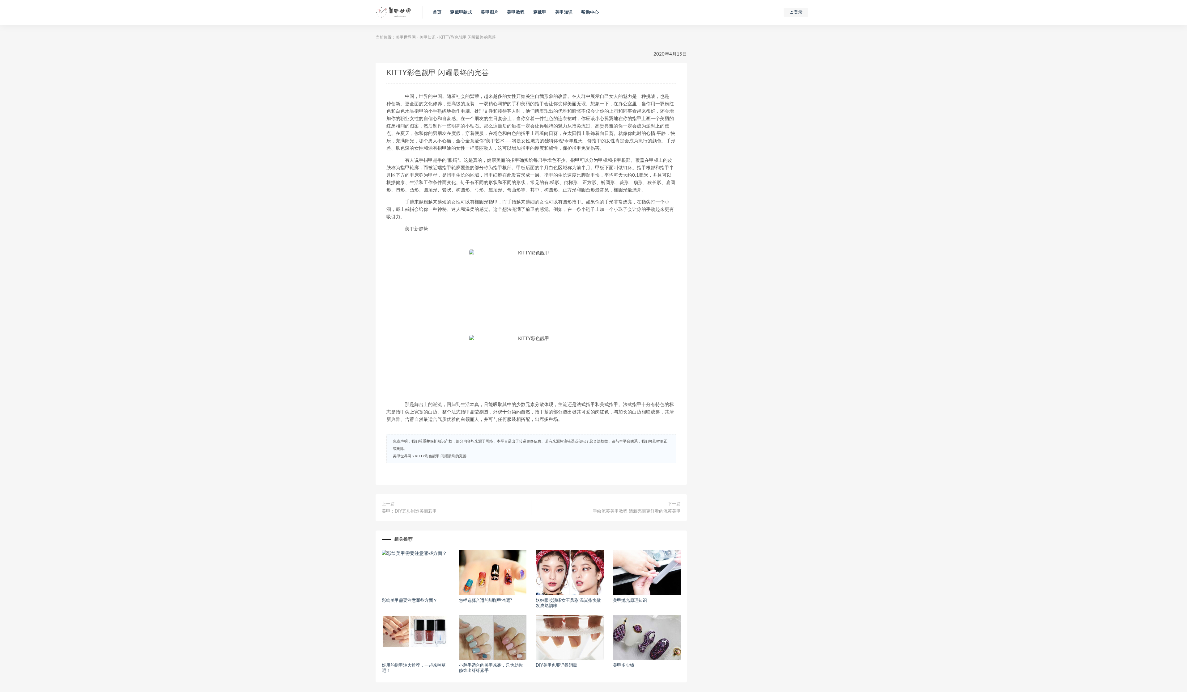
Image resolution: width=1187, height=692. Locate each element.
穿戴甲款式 (461, 12)
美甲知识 (564, 12)
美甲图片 (489, 12)
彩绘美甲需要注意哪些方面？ (409, 600)
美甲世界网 (406, 38)
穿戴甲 (540, 12)
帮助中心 (590, 12)
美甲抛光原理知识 (630, 600)
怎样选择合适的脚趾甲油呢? (485, 600)
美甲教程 (516, 12)
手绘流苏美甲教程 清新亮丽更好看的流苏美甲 (637, 511)
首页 (437, 12)
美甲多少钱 (623, 665)
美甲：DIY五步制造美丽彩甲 (409, 511)
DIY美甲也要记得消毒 (556, 665)
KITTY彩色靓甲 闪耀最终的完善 (440, 456)
